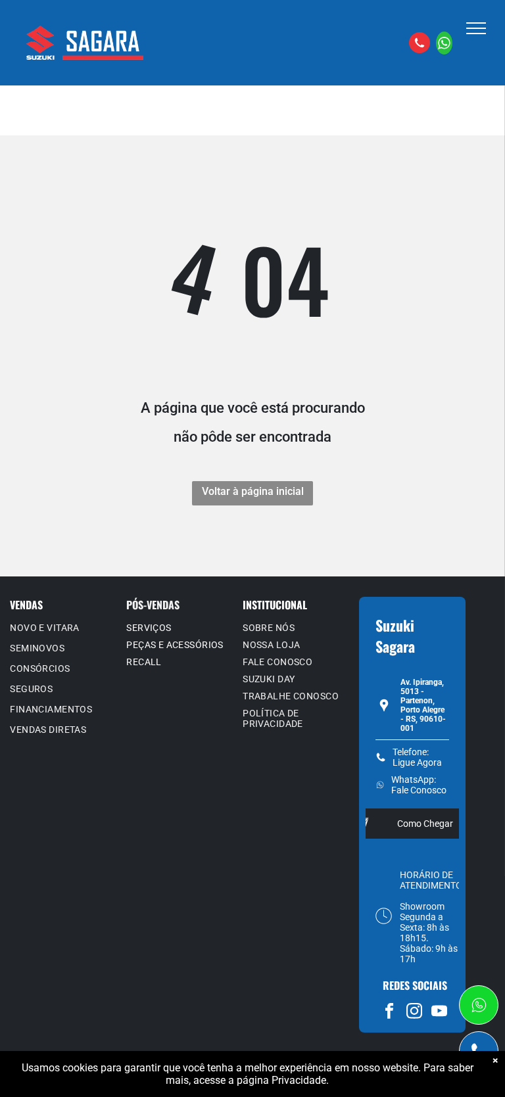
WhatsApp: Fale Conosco (418, 784)
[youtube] (439, 1013)
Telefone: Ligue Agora (417, 757)
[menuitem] (63, 629)
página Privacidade (281, 1080)
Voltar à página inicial (253, 491)
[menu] (476, 28)
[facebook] (389, 1013)
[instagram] (414, 1013)
